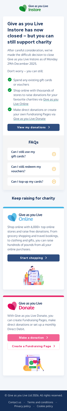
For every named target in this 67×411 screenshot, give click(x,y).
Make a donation (31, 337)
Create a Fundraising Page (31, 346)
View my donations (31, 127)
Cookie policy (45, 406)
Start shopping (31, 258)
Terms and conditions (40, 402)
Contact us (14, 402)
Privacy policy (22, 406)
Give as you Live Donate (29, 119)
